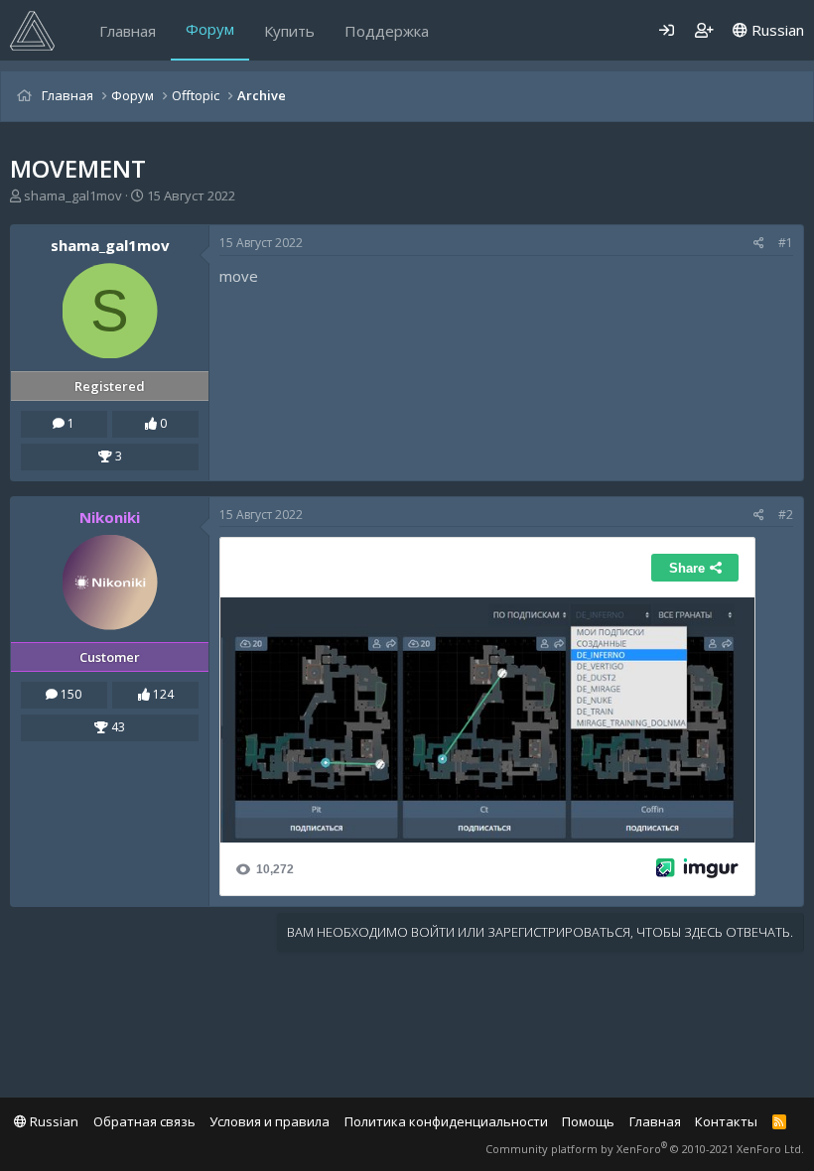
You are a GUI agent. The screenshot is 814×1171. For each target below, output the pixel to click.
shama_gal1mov (73, 195)
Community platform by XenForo (644, 1148)
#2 (785, 514)
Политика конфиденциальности (446, 1121)
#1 (785, 242)
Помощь (588, 1121)
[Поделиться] (758, 243)
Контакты (726, 1121)
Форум (210, 29)
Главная (127, 31)
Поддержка (386, 31)
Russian (775, 30)
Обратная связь (144, 1121)
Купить (289, 31)
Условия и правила (269, 1121)
